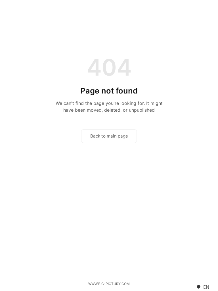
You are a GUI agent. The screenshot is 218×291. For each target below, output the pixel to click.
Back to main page (109, 136)
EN (206, 287)
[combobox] (202, 287)
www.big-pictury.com (109, 284)
